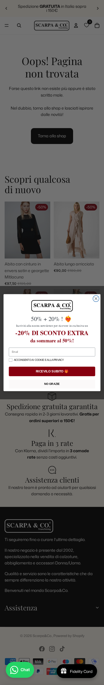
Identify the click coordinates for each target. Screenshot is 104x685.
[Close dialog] (96, 299)
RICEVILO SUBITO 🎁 (52, 371)
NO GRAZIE (52, 383)
